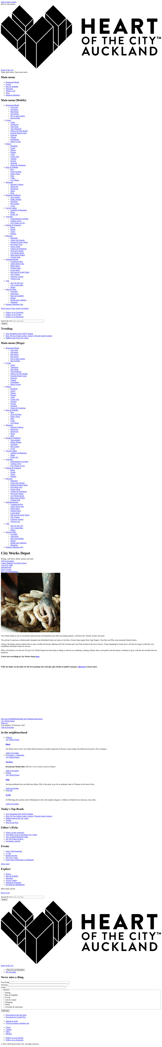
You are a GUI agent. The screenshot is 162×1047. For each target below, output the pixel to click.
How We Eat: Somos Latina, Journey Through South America (29, 336)
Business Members (13, 95)
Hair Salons (14, 204)
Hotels (12, 287)
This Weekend (15, 129)
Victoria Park (15, 257)
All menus (14, 109)
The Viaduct (15, 274)
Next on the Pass (12, 823)
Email (9, 567)
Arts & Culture (11, 208)
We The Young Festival (14, 839)
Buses (12, 227)
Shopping (9, 89)
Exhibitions (14, 139)
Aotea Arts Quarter (17, 240)
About (8, 1027)
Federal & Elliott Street (19, 242)
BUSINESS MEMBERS (15, 885)
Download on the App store (16, 1015)
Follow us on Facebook (14, 312)
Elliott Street (15, 266)
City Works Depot (17, 253)
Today (12, 122)
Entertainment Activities (19, 219)
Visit (7, 281)
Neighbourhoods (12, 259)
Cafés (12, 154)
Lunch (12, 148)
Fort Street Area (16, 244)
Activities (9, 217)
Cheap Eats (14, 157)
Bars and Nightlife (8, 572)
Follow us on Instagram (14, 317)
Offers (7, 1005)
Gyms (12, 206)
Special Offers (11, 289)
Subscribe (5, 1011)
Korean (13, 161)
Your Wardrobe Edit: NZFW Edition (19, 334)
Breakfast (14, 146)
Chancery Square (16, 277)
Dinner (13, 150)
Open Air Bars (15, 172)
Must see (4, 723)
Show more (5, 864)
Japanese (13, 163)
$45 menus (14, 114)
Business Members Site (14, 304)
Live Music (14, 180)
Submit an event (12, 1021)
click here (82, 667)
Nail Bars (14, 202)
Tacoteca (9, 762)
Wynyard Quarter (16, 251)
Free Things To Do (17, 223)
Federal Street (15, 268)
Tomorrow (14, 124)
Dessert (13, 152)
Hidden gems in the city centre (17, 338)
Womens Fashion (16, 184)
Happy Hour (15, 174)
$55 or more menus (17, 116)
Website (4, 567)
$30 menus (14, 112)
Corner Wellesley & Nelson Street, (14, 563)
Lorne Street (15, 270)
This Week (14, 127)
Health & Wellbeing (13, 195)
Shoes (12, 191)
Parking (13, 234)
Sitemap (9, 1034)
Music (12, 212)
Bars (12, 169)
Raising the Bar (11, 856)
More (8, 93)
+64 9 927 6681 (7, 565)
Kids (12, 193)
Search (4, 323)
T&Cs (8, 1032)
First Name (5, 982)
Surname (4, 985)
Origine (8, 820)
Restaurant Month (12, 82)
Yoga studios (15, 197)
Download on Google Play (16, 1017)
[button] (11, 308)
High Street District (17, 255)
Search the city (6, 321)
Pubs (12, 176)
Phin (7, 780)
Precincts (9, 236)
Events (8, 84)
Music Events (15, 142)
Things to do (10, 91)
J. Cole (8, 853)
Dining (8, 144)
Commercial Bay (16, 262)
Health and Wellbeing (26, 719)
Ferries (13, 229)
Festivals (13, 135)
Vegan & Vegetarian (17, 165)
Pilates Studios (15, 199)
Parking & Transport (13, 225)
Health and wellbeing (18, 300)
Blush (8, 744)
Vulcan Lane (15, 279)
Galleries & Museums (18, 210)
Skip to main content (8, 2)
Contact (9, 1029)
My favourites (11, 972)
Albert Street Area (17, 264)
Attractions (14, 294)
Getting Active (15, 221)
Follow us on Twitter (13, 315)
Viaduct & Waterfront (18, 249)
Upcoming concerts (13, 841)
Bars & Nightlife (12, 87)
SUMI (8, 795)
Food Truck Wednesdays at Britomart (20, 860)
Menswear (14, 187)
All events (14, 107)
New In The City (16, 283)
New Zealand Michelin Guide (17, 837)
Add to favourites (7, 561)
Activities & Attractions (14, 1007)
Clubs (12, 178)
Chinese (13, 159)
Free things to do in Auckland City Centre (21, 835)
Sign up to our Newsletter (15, 970)
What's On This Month (19, 131)
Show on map (6, 570)
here (37, 656)
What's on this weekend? (15, 833)
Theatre (13, 137)
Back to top (5, 893)
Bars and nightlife (17, 296)
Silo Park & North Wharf (19, 272)
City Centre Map (16, 285)
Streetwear (14, 189)
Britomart (14, 238)
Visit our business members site (17, 1023)
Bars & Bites (15, 118)
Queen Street (15, 247)
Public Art (14, 214)
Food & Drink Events (18, 133)
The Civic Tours (12, 858)
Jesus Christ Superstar (14, 851)
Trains (12, 232)
